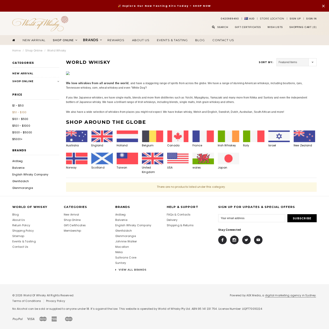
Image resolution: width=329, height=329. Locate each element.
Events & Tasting (172, 40)
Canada (173, 145)
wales (196, 167)
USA (170, 167)
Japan (222, 167)
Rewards (115, 40)
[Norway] (77, 158)
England (97, 145)
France (197, 145)
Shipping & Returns (180, 225)
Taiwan (122, 167)
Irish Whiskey (227, 145)
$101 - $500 (20, 119)
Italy (246, 145)
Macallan (122, 247)
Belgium (148, 145)
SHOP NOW (202, 6)
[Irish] (228, 136)
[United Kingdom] (152, 158)
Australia (72, 145)
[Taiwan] (127, 158)
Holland (122, 145)
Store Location (272, 18)
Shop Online (33, 50)
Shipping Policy (23, 231)
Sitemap (18, 236)
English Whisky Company (30, 174)
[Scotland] (102, 158)
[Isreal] (279, 136)
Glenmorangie (22, 188)
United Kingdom (148, 170)
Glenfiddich (20, 181)
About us (141, 40)
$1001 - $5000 (22, 132)
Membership (72, 231)
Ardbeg (17, 161)
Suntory (120, 263)
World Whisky (56, 50)
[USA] (178, 158)
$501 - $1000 (21, 126)
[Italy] (254, 136)
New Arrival (34, 40)
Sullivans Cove (125, 257)
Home (16, 50)
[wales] (203, 158)
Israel (272, 145)
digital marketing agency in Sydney (290, 295)
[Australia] (77, 136)
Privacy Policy (55, 301)
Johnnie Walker (126, 241)
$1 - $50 (18, 105)
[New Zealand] (304, 136)
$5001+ (17, 139)
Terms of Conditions (26, 301)
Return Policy (21, 225)
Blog (200, 40)
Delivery (172, 220)
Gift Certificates (75, 225)
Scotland (98, 167)
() (303, 27)
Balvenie (18, 168)
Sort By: (266, 62)
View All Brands (132, 269)
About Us (18, 220)
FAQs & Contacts (179, 214)
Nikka (119, 252)
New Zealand (303, 145)
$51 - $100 (19, 112)
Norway (71, 167)
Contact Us (223, 40)
